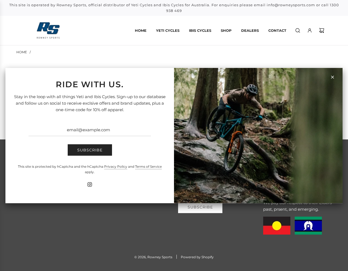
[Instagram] (90, 185)
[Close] (332, 77)
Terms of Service (148, 166)
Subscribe (89, 150)
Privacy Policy (115, 166)
